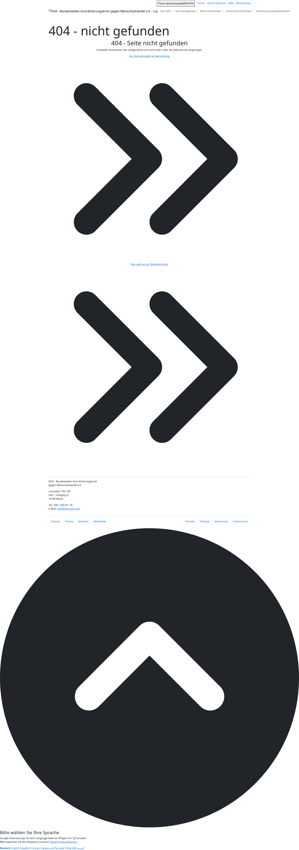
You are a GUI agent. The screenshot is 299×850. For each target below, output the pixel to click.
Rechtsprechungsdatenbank (273, 11)
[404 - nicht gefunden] (103, 11)
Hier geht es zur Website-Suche (149, 264)
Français (35, 848)
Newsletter (99, 521)
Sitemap (204, 521)
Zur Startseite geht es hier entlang (149, 56)
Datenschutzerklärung (63, 842)
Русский (59, 848)
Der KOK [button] (165, 11)
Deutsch (5, 848)
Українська (47, 848)
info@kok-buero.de (68, 508)
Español (24, 848)
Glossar (55, 521)
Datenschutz (240, 521)
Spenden (83, 521)
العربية (80, 848)
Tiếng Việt (70, 848)
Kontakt (190, 521)
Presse (69, 521)
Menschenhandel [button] (210, 11)
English (15, 848)
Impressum (221, 521)
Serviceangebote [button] (186, 11)
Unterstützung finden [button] (239, 11)
